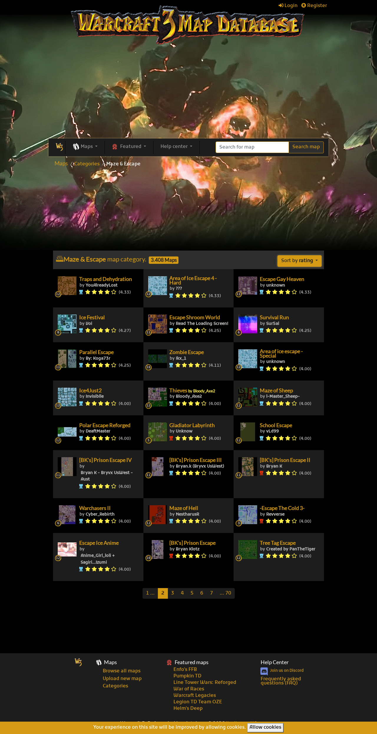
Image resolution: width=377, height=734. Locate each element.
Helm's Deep (188, 709)
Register (316, 6)
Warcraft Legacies (194, 696)
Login (290, 6)
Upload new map (122, 679)
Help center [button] (175, 147)
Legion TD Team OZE (197, 702)
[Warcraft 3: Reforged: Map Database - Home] (188, 25)
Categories (87, 164)
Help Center (275, 662)
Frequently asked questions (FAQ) (281, 681)
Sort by (297, 261)
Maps (61, 163)
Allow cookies (265, 727)
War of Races (188, 689)
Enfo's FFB (185, 670)
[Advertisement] (188, 211)
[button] (85, 147)
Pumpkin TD (187, 676)
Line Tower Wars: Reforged (204, 683)
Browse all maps (121, 671)
